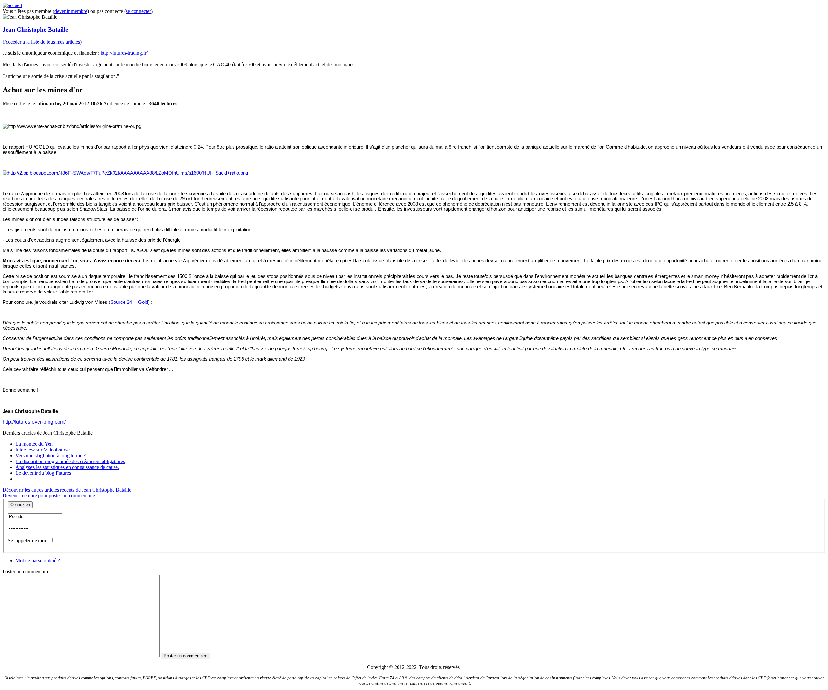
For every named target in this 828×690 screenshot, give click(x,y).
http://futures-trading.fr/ (124, 53)
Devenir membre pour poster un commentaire (49, 495)
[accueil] (12, 5)
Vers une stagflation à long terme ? (51, 455)
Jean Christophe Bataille (35, 29)
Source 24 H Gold (129, 302)
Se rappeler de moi (27, 540)
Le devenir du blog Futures (43, 473)
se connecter (138, 11)
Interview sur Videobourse (43, 449)
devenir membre (70, 11)
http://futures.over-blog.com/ (34, 422)
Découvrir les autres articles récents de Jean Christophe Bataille (67, 490)
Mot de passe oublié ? (38, 560)
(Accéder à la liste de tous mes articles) (42, 42)
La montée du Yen (34, 444)
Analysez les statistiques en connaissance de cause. (67, 467)
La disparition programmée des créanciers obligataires (70, 461)
